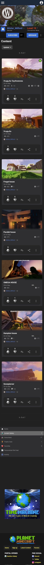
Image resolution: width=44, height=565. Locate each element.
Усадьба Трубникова (13, 81)
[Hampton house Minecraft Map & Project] (22, 321)
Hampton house (10, 333)
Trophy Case (23, 442)
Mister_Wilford (14, 28)
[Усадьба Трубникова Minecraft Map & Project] (22, 68)
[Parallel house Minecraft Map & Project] (22, 220)
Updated (6, 47)
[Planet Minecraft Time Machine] (22, 518)
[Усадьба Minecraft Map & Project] (22, 119)
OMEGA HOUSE (10, 282)
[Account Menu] (41, 2)
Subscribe (12, 35)
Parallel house (10, 232)
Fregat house (9, 182)
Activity (6, 454)
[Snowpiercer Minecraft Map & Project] (22, 372)
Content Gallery (23, 433)
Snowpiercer (9, 384)
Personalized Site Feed (11, 450)
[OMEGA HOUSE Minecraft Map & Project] (22, 270)
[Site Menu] (2, 2)
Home (6, 429)
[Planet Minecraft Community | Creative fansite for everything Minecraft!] (22, 539)
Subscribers (23, 437)
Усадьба (7, 131)
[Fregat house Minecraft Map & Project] (22, 169)
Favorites (23, 446)
